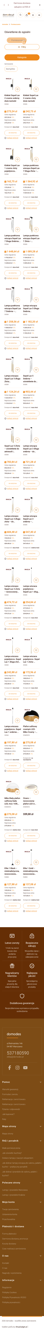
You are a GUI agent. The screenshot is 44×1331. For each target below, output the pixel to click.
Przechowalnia (8, 1219)
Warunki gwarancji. (10, 1089)
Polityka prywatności (11, 1302)
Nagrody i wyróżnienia (11, 1273)
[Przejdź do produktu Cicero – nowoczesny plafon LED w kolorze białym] (31, 787)
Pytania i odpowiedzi (11, 1109)
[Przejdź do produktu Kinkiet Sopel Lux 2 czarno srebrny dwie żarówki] (12, 84)
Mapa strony (7, 1133)
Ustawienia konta (9, 1214)
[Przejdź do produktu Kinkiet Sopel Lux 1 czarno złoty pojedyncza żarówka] (12, 154)
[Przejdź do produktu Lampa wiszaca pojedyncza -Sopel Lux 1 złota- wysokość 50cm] (31, 645)
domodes (5, 24)
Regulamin (6, 1287)
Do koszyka (13, 133)
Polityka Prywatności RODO (14, 1297)
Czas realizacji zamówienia (14, 1248)
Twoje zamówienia (10, 1209)
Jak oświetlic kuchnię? (12, 1153)
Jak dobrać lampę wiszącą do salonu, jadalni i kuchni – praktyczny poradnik (22, 1165)
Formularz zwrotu (10, 1094)
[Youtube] (25, 1068)
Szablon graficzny (14, 1327)
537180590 (18, 1053)
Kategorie (22, 57)
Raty (4, 1119)
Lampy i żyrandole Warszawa (15, 1190)
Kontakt (5, 1263)
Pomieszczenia (15, 24)
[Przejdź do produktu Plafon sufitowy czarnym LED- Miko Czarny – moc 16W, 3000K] (31, 715)
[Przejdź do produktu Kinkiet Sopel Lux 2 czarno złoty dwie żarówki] (31, 84)
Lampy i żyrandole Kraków (13, 1195)
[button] (40, 5)
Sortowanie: (8, 64)
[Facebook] (9, 1068)
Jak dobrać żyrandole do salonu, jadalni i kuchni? (19, 1174)
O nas (4, 1268)
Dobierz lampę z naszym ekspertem (17, 1158)
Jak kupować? (8, 1114)
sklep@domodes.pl (15, 1057)
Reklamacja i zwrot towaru (13, 1099)
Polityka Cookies (9, 1292)
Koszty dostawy (9, 1243)
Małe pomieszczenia (11, 1148)
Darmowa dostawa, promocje (15, 1239)
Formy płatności (9, 1234)
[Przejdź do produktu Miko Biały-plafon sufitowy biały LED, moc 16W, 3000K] (12, 787)
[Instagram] (17, 1068)
